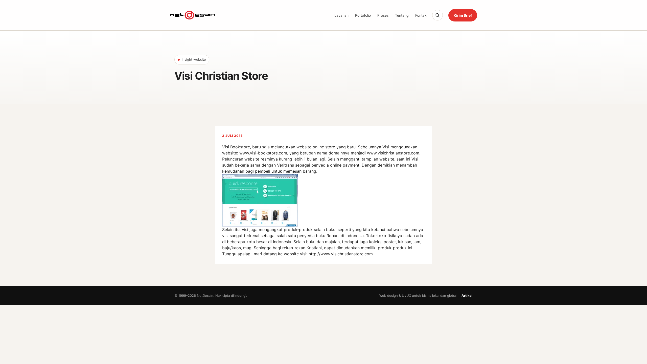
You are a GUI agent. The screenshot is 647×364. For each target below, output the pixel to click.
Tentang (402, 15)
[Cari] (437, 15)
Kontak (421, 15)
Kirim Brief (463, 15)
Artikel (467, 295)
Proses (382, 15)
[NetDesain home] (192, 15)
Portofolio (363, 15)
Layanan (341, 15)
